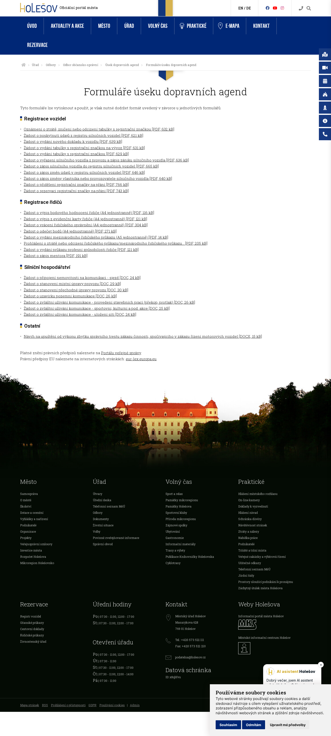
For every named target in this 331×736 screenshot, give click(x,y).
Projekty (26, 538)
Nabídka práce (248, 538)
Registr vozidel (30, 616)
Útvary (97, 494)
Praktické (196, 25)
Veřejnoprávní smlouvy (36, 544)
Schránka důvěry (250, 519)
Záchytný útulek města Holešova (260, 588)
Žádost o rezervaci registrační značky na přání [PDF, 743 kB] (76, 190)
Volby (96, 531)
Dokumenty (101, 519)
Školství (25, 506)
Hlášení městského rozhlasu (257, 494)
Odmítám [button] (253, 725)
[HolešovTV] (275, 7)
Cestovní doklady (32, 629)
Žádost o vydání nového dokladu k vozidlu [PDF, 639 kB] (73, 141)
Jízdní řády (246, 575)
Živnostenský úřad (33, 641)
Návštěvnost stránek (252, 525)
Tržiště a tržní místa (252, 550)
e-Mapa (232, 25)
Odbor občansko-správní (80, 65)
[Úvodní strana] (23, 65)
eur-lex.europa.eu (141, 358)
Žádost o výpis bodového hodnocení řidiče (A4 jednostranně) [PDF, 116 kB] (89, 212)
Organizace (28, 531)
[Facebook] (267, 7)
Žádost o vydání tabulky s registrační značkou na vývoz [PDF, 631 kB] (84, 147)
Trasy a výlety (175, 550)
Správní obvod (103, 544)
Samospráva (29, 494)
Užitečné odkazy (249, 563)
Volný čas (157, 25)
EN (240, 8)
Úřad (129, 25)
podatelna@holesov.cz (190, 657)
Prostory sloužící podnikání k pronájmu (265, 582)
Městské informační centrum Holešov (264, 638)
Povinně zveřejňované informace (116, 538)
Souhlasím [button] (228, 725)
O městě (25, 500)
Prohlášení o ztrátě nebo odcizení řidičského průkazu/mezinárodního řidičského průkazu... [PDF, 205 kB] (115, 243)
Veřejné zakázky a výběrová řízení (262, 557)
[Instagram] (282, 7)
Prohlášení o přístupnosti (68, 705)
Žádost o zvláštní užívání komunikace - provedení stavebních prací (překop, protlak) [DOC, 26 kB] (109, 302)
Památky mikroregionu (182, 500)
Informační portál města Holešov (261, 616)
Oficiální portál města (79, 7)
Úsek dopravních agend (122, 65)
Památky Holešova (178, 506)
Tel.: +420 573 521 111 (189, 640)
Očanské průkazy (32, 623)
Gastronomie (175, 538)
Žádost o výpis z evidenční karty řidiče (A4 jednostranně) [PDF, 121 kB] (85, 218)
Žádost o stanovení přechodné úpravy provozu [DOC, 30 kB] (76, 289)
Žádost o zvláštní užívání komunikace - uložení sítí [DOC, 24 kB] (80, 314)
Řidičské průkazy (32, 635)
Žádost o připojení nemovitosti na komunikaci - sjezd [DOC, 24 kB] (82, 277)
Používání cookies (112, 705)
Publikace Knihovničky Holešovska (190, 557)
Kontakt (261, 25)
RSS (45, 705)
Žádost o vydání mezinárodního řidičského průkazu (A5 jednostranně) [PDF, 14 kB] (96, 237)
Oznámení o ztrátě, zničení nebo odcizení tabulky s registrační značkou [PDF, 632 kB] (99, 129)
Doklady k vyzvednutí (253, 506)
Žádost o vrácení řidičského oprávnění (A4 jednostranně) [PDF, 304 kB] (86, 224)
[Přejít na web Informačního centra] (274, 648)
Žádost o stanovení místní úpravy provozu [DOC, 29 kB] (72, 283)
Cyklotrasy (173, 563)
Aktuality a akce (67, 25)
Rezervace (37, 45)
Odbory (51, 65)
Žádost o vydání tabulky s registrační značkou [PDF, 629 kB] (76, 153)
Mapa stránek (29, 705)
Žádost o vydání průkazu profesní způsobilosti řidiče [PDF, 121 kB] (81, 249)
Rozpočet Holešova (33, 557)
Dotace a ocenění (31, 513)
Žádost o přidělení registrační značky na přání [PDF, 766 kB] (76, 184)
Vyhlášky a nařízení (34, 519)
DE (248, 8)
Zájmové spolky (176, 525)
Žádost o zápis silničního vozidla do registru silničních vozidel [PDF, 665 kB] (91, 166)
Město (104, 25)
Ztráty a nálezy (248, 531)
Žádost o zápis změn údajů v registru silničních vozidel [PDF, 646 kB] (84, 172)
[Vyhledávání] (309, 8)
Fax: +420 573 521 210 (190, 646)
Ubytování (173, 531)
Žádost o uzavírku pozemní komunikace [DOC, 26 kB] (70, 296)
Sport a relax (174, 494)
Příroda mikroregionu (181, 519)
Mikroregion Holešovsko (37, 563)
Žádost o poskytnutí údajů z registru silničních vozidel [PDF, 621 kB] (83, 135)
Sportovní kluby (176, 513)
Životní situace (103, 525)
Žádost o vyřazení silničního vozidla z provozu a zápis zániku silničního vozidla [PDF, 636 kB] (106, 160)
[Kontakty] (301, 8)
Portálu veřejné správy (121, 352)
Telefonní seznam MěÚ (109, 506)
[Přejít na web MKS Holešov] (274, 624)
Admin (135, 705)
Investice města (31, 550)
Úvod (32, 25)
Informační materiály (181, 544)
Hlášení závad (248, 513)
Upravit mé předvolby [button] (288, 725)
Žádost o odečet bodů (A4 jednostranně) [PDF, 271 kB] (70, 231)
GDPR (92, 705)
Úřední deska (102, 500)
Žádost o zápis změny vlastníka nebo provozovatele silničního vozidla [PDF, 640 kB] (98, 178)
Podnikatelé (28, 525)
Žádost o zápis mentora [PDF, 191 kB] (55, 255)
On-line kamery (249, 500)
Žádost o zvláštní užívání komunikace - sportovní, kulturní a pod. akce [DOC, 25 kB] (97, 308)
